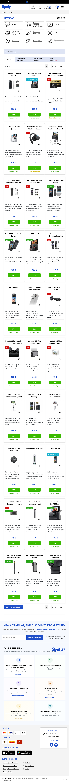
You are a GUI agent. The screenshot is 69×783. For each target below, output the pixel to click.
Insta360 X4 (55, 448)
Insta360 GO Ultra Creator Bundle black (55, 128)
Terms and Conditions (10, 766)
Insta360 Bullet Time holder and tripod (34, 503)
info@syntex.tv (54, 736)
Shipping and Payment (10, 763)
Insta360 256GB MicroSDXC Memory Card (55, 74)
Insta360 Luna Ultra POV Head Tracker (34, 128)
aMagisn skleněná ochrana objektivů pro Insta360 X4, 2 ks (14, 181)
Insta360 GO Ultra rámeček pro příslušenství (34, 342)
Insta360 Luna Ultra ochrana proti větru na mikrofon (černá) (14, 503)
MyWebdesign (6, 780)
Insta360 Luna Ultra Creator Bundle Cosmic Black (34, 181)
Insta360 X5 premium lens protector (34, 288)
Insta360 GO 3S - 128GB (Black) (55, 503)
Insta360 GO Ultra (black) (34, 74)
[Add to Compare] (19, 91)
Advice (27, 769)
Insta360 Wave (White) (34, 448)
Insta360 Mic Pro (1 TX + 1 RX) (55, 288)
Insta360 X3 (13, 287)
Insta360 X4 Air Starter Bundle (13, 235)
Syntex (4, 12)
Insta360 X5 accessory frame (34, 556)
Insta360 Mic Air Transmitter (14, 449)
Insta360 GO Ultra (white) (13, 128)
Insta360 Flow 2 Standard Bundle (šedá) (55, 396)
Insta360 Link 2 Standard (55, 556)
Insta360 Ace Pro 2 (34, 234)
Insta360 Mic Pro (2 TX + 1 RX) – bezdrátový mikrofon (13, 342)
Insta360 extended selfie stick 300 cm (14, 556)
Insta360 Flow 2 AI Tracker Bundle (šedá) (14, 396)
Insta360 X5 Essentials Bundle (55, 181)
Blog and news (29, 766)
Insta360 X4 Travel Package (34, 396)
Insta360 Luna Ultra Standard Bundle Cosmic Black (55, 235)
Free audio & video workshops (45, 629)
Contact (20, 2)
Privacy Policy (7, 772)
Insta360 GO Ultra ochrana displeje (55, 342)
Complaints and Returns (11, 769)
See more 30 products (13, 607)
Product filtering (10, 52)
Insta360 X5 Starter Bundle (14, 74)
